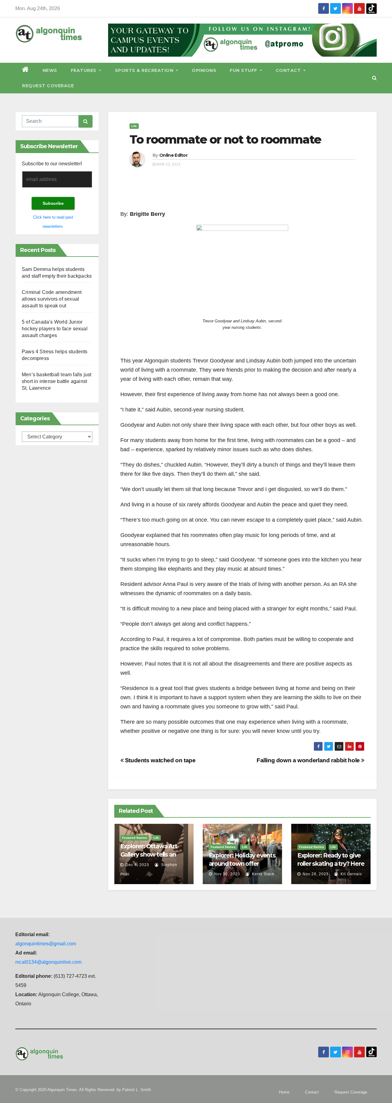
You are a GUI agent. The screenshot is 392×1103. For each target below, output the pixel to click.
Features (84, 70)
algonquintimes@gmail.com (45, 943)
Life (134, 126)
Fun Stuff (244, 70)
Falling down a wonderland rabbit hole (309, 760)
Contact (289, 70)
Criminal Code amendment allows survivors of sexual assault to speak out (52, 299)
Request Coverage (48, 85)
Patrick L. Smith (136, 1089)
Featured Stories (134, 837)
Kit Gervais (350, 874)
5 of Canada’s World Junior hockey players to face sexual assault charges (55, 328)
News (50, 70)
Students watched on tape (159, 760)
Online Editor (173, 155)
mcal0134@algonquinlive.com (48, 962)
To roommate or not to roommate (225, 139)
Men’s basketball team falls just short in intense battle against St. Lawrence (56, 381)
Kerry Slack (262, 874)
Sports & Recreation (145, 70)
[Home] (25, 70)
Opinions (204, 70)
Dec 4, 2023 (137, 865)
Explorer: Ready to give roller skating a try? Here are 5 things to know (330, 864)
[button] (374, 78)
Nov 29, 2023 (316, 874)
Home (284, 1092)
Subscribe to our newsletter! (52, 163)
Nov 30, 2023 (227, 874)
